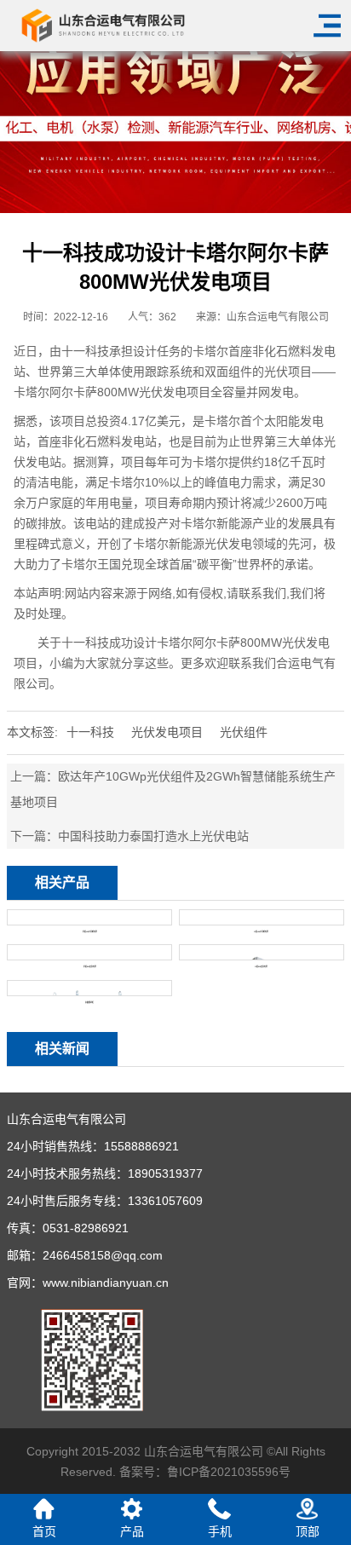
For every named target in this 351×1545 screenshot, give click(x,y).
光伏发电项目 (167, 732)
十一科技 (90, 732)
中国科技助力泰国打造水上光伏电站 (153, 836)
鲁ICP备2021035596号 (229, 1472)
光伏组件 (244, 732)
